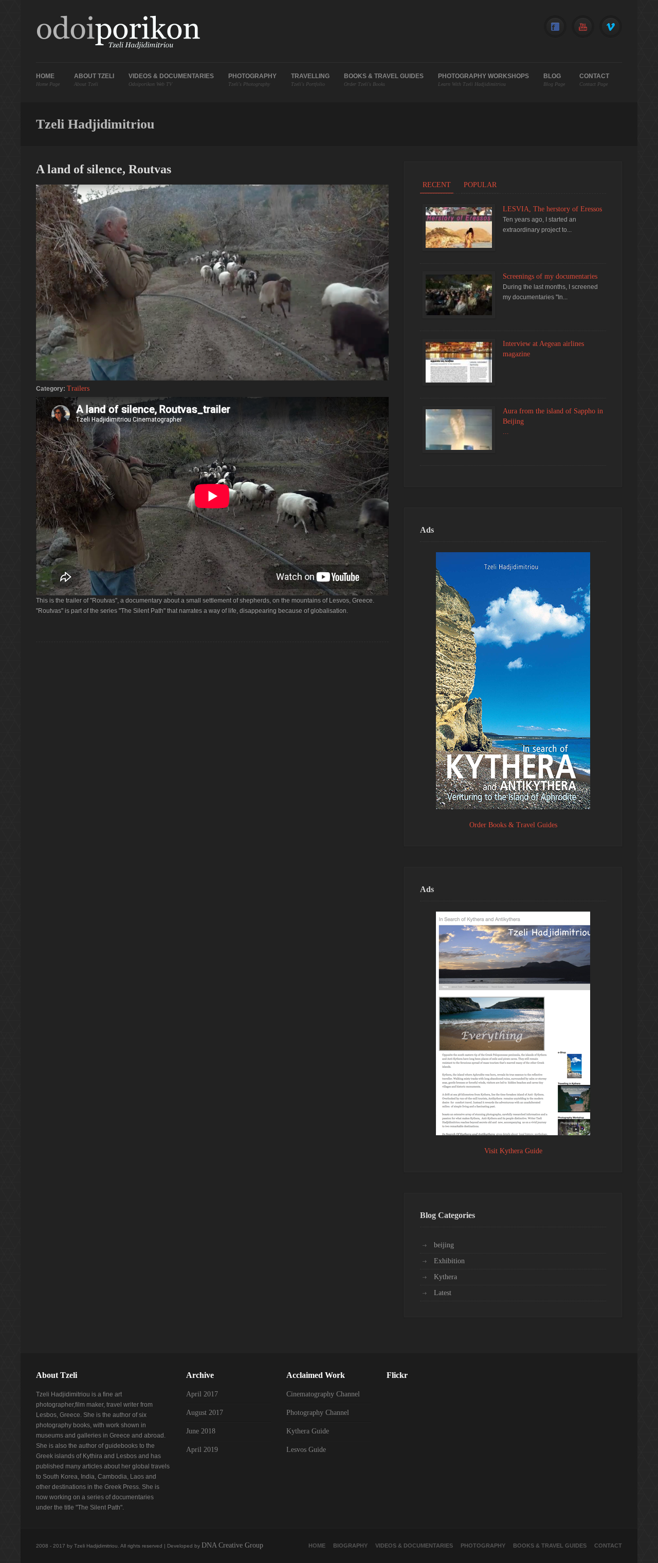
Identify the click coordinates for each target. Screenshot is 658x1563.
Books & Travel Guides (384, 80)
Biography (350, 1545)
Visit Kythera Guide (513, 1151)
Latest (442, 1293)
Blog (554, 80)
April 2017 (202, 1394)
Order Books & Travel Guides (513, 825)
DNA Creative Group (232, 1545)
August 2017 (204, 1412)
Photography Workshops (483, 80)
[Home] (118, 33)
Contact (594, 80)
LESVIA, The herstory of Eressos (552, 209)
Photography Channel (317, 1412)
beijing (444, 1245)
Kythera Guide (307, 1431)
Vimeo (610, 27)
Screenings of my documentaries (550, 276)
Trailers (78, 388)
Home (48, 80)
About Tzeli (94, 80)
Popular (480, 185)
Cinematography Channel (323, 1394)
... (506, 431)
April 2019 (202, 1449)
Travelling (310, 80)
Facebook (555, 27)
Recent (437, 185)
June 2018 (200, 1431)
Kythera (445, 1277)
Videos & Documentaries (171, 80)
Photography (252, 80)
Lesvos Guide (306, 1449)
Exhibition (449, 1261)
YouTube (583, 27)
